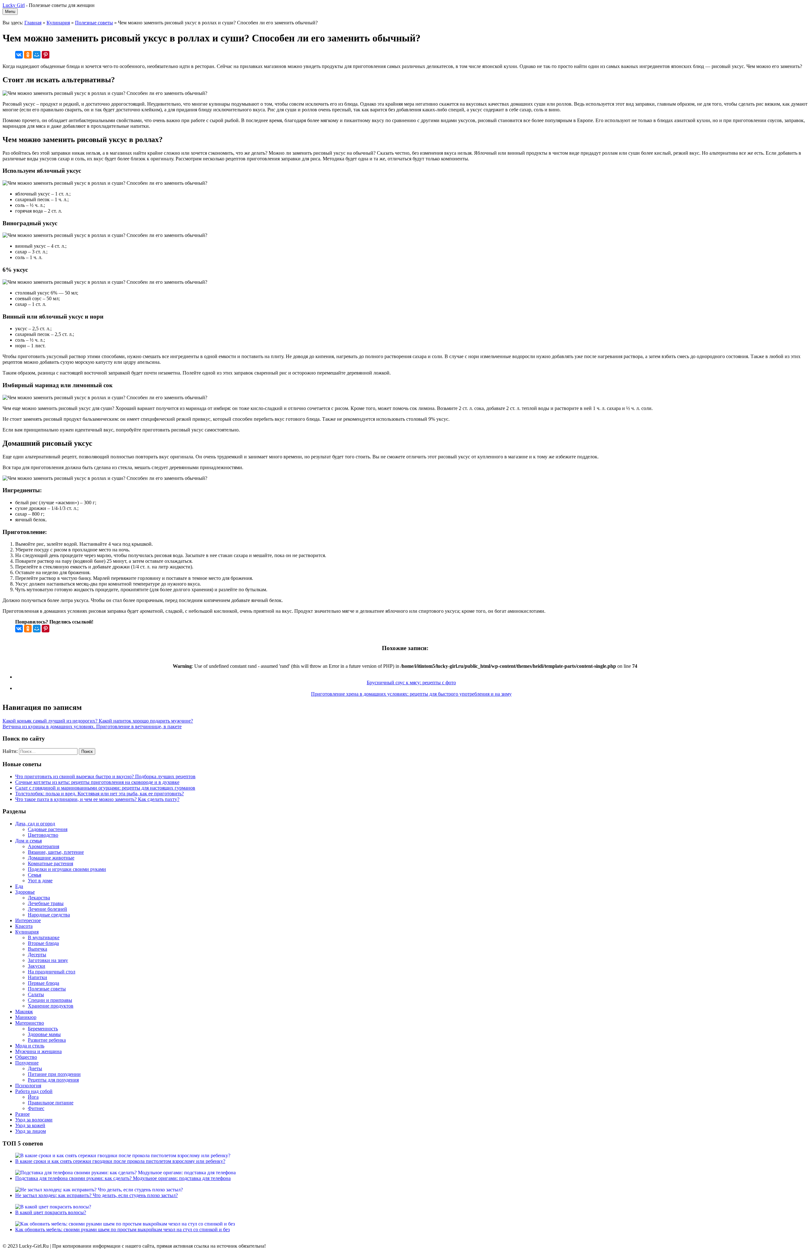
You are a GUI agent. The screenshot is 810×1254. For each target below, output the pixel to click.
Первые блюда (43, 983)
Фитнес (36, 1108)
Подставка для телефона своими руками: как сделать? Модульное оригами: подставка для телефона (123, 1178)
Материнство (29, 1023)
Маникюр (25, 1017)
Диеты (35, 1068)
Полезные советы (94, 22)
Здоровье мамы (44, 1034)
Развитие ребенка (47, 1040)
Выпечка (37, 949)
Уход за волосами (34, 1119)
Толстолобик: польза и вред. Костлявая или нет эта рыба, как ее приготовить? (99, 793)
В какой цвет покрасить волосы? (50, 1212)
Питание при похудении (54, 1074)
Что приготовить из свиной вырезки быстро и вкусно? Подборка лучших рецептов (105, 776)
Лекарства (39, 897)
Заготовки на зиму (48, 960)
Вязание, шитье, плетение (56, 852)
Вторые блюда (43, 943)
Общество (26, 1057)
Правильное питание (50, 1102)
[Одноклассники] (28, 55)
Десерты (37, 954)
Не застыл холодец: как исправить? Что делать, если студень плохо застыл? (96, 1195)
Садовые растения (47, 829)
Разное (22, 1114)
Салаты (36, 994)
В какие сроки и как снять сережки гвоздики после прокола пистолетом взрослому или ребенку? (120, 1161)
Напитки (37, 977)
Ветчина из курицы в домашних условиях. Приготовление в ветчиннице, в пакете (92, 726)
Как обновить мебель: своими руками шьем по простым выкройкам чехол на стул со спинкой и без (122, 1229)
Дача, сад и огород (35, 823)
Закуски (36, 966)
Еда (19, 886)
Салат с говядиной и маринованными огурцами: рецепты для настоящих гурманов (105, 788)
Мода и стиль (29, 1045)
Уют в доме (40, 880)
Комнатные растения (50, 863)
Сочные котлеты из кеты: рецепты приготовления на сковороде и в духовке (97, 782)
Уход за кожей (30, 1125)
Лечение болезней (47, 909)
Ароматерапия (43, 846)
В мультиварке (43, 937)
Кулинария (58, 22)
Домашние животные (51, 857)
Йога (33, 1097)
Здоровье (25, 892)
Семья (34, 875)
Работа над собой (34, 1091)
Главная (32, 22)
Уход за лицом (30, 1131)
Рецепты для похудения (53, 1080)
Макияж (24, 1011)
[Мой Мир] (36, 55)
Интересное (28, 920)
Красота (24, 926)
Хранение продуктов (50, 1006)
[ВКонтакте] (19, 55)
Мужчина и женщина (38, 1051)
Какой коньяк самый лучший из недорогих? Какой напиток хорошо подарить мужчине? (98, 720)
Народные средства (49, 914)
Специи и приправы (50, 1000)
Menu (10, 11)
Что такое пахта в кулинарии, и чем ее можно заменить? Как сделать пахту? (97, 799)
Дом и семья (28, 840)
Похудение (27, 1062)
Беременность (43, 1028)
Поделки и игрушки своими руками (67, 869)
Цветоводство (43, 835)
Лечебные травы (46, 903)
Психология (28, 1085)
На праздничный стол (51, 971)
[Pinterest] (45, 55)
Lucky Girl (14, 5)
